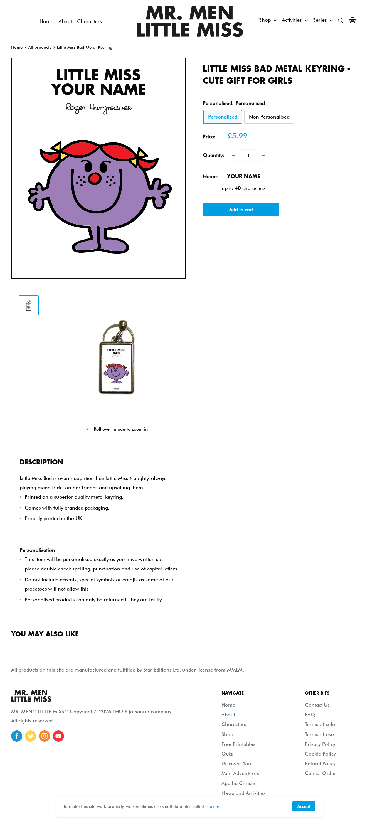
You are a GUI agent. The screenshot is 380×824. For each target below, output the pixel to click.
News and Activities (243, 793)
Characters (89, 21)
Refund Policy (320, 763)
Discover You (236, 763)
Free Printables (238, 744)
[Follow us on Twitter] (30, 736)
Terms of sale (320, 724)
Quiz (227, 754)
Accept (303, 806)
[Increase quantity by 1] (263, 155)
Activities (292, 20)
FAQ (310, 714)
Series (320, 20)
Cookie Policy (320, 754)
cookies (212, 806)
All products (39, 47)
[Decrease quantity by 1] (234, 155)
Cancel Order (320, 773)
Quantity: (213, 155)
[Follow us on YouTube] (58, 736)
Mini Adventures (240, 773)
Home (46, 21)
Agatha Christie (239, 783)
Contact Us (317, 705)
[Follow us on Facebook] (16, 736)
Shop (265, 20)
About (65, 21)
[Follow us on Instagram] (44, 736)
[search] (341, 20)
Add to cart (241, 209)
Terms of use (319, 734)
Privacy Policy (320, 744)
